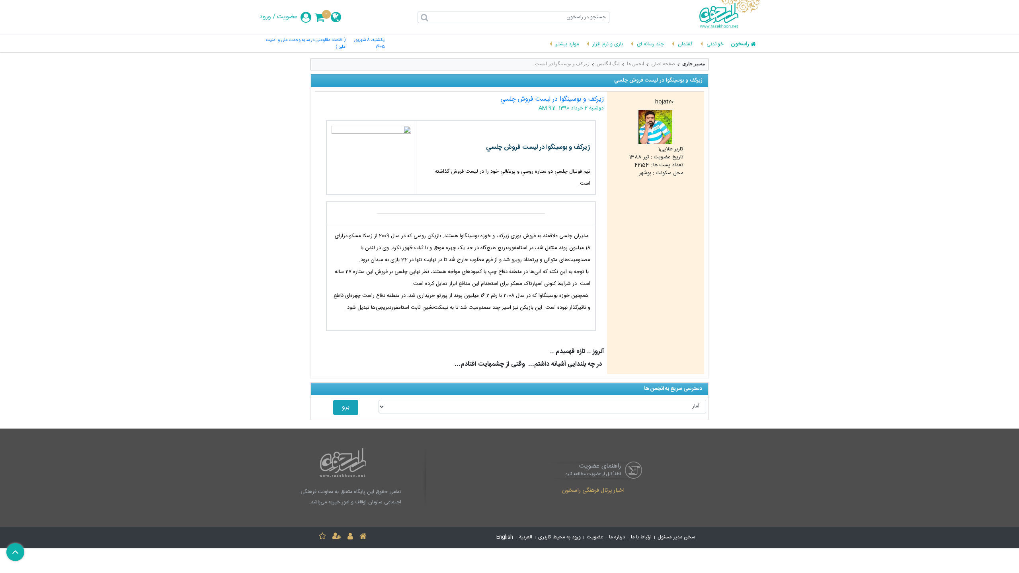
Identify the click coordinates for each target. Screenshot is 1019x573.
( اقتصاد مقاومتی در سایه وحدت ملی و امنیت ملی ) (306, 44)
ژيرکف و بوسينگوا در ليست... (560, 63)
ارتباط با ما (641, 537)
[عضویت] (336, 537)
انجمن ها (635, 63)
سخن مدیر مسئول (676, 537)
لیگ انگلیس (608, 63)
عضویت (287, 17)
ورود (265, 17)
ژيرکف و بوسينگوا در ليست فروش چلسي (552, 99)
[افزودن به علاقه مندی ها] (322, 537)
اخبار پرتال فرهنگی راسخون (593, 491)
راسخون (740, 44)
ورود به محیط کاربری (559, 537)
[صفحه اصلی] (363, 537)
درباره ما (617, 537)
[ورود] (350, 537)
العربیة (525, 537)
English (504, 537)
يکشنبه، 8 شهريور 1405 (369, 44)
